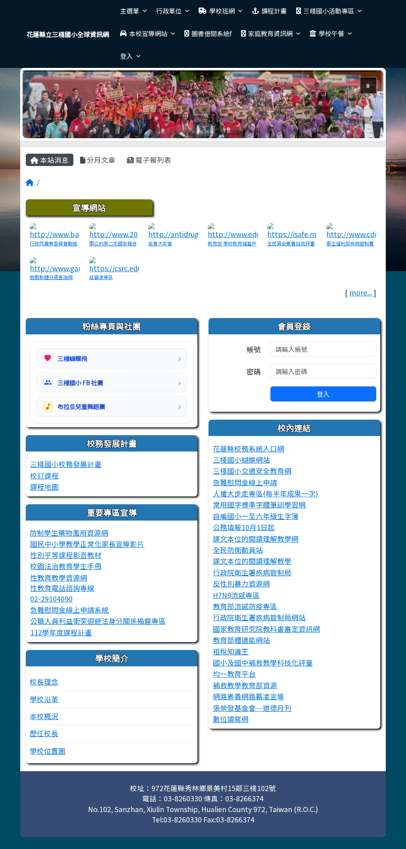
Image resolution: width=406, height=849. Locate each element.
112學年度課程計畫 (61, 632)
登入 (126, 56)
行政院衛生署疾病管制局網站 (259, 617)
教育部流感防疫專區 (245, 606)
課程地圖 (44, 487)
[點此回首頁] (203, 104)
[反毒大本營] (173, 230)
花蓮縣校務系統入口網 (248, 448)
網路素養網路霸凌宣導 (248, 696)
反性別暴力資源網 (241, 584)
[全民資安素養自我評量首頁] (292, 230)
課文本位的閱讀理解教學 (252, 561)
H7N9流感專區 (236, 595)
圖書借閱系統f (212, 33)
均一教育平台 (234, 674)
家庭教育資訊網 (270, 33)
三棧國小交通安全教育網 (252, 471)
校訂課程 (44, 475)
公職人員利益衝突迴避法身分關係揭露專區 (98, 621)
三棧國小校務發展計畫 (66, 464)
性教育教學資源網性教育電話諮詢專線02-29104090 (62, 588)
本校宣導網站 (148, 33)
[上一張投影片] (41, 105)
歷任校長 (44, 733)
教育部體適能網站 (241, 640)
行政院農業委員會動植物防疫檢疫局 (53, 247)
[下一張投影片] (364, 105)
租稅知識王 (231, 651)
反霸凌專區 (101, 277)
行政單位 (169, 10)
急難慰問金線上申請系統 (69, 610)
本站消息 (53, 160)
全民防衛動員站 (238, 550)
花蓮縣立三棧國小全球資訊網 (68, 34)
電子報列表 (152, 160)
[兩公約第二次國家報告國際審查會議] (114, 230)
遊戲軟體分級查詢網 (51, 277)
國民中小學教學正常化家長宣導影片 (87, 544)
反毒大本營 (160, 243)
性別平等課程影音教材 (66, 555)
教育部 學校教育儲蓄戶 (232, 243)
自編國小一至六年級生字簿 (256, 516)
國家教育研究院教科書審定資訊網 (266, 629)
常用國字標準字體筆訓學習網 (259, 504)
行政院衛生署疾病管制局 (252, 572)
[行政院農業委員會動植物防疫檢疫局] (55, 230)
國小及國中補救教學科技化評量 (263, 663)
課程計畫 (274, 10)
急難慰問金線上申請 (245, 482)
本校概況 (44, 716)
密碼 (254, 371)
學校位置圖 (47, 751)
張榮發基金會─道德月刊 (252, 708)
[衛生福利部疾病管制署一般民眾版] (351, 230)
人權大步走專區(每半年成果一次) (265, 493)
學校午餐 (331, 33)
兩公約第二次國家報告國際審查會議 (113, 247)
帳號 (254, 349)
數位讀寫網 (231, 719)
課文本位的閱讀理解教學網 (256, 539)
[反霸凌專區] (114, 264)
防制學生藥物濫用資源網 (69, 533)
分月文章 (100, 160)
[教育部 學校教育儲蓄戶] (233, 230)
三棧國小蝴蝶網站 (241, 460)
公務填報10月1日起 (244, 527)
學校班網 (222, 10)
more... (360, 292)
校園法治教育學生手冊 (66, 566)
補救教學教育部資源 (245, 685)
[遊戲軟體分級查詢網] (55, 264)
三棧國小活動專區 (328, 10)
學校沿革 (44, 699)
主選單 (129, 10)
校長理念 (44, 682)
